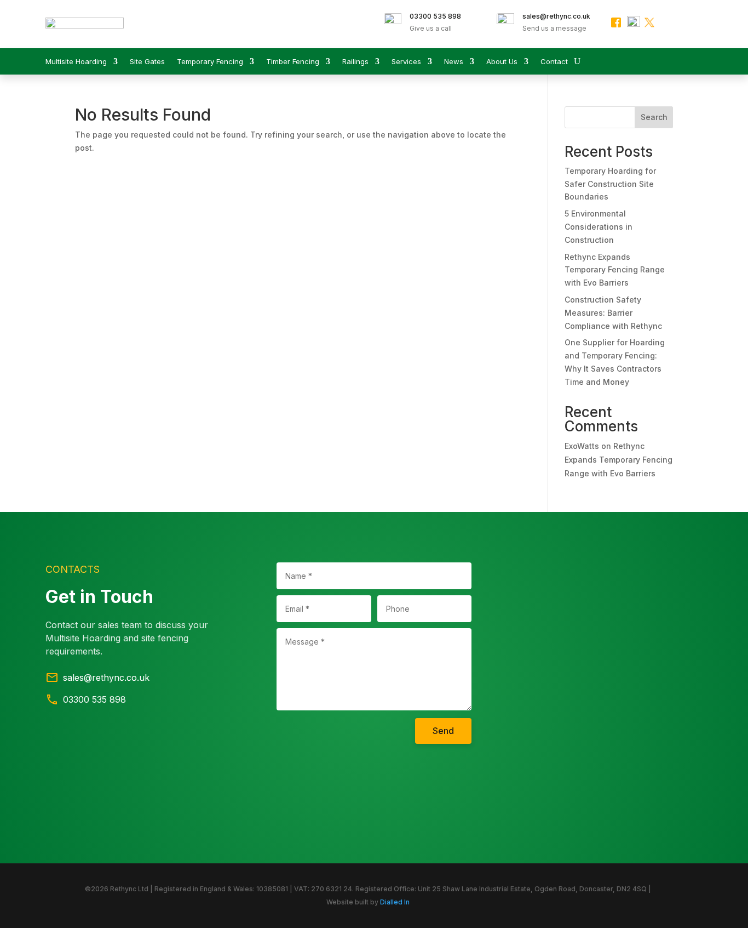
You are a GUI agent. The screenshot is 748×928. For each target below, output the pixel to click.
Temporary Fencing (210, 62)
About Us (501, 62)
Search (654, 117)
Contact (554, 62)
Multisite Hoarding (76, 62)
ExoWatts (582, 446)
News (453, 62)
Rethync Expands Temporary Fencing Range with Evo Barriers (615, 270)
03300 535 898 (435, 16)
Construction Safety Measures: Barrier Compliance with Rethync (613, 313)
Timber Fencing (292, 62)
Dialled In (395, 902)
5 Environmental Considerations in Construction (598, 226)
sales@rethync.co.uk (556, 16)
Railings (355, 62)
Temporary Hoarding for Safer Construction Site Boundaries (610, 184)
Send (443, 730)
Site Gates (147, 62)
